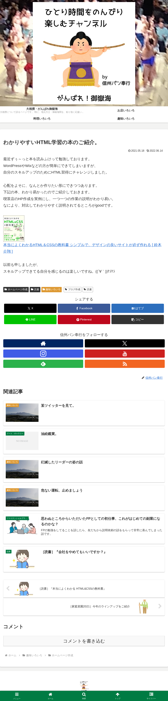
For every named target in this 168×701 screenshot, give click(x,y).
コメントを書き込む (84, 641)
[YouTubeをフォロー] (125, 353)
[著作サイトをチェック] (43, 343)
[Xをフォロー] (125, 343)
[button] (137, 319)
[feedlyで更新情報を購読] (43, 364)
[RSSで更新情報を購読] (125, 364)
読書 (36, 289)
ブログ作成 (74, 289)
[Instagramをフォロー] (43, 353)
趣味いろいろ (53, 289)
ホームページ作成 (17, 289)
